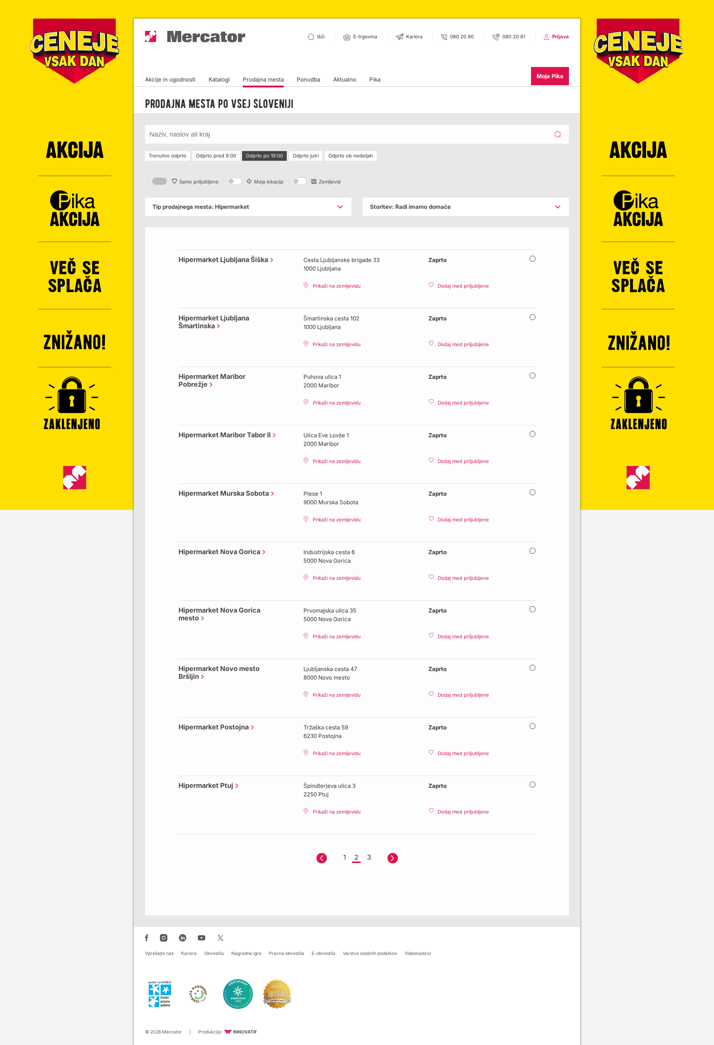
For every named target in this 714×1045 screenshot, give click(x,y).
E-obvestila (323, 953)
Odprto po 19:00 (264, 156)
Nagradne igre (246, 953)
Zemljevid (330, 182)
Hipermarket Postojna (211, 727)
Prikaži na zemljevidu (337, 286)
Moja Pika (550, 76)
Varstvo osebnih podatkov (370, 953)
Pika (374, 79)
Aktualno (344, 79)
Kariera (189, 953)
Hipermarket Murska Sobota (221, 493)
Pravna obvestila (286, 953)
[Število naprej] (392, 858)
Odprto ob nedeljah (350, 156)
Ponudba (308, 79)
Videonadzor (418, 953)
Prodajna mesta (263, 79)
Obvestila (214, 953)
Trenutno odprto (167, 156)
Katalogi (219, 79)
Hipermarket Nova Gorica (217, 552)
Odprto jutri (306, 156)
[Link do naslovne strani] (195, 36)
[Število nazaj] (321, 858)
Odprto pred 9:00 (216, 156)
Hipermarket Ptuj (203, 785)
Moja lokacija (268, 182)
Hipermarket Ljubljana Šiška (221, 259)
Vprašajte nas (159, 953)
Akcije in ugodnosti (170, 79)
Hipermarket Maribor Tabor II (222, 435)
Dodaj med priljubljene (463, 286)
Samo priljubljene (199, 182)
